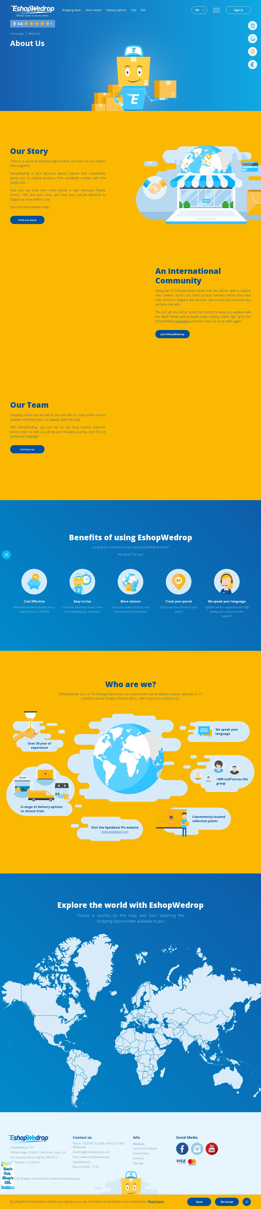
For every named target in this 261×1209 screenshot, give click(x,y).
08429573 (52, 1157)
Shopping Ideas (71, 10)
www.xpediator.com (114, 832)
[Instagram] (197, 1149)
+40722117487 (115, 1143)
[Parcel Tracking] (252, 51)
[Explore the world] (252, 38)
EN (197, 10)
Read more (156, 1201)
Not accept (227, 1201)
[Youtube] (212, 1149)
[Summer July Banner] (7, 1188)
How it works (93, 10)
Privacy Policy (141, 1153)
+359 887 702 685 (93, 1143)
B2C (143, 10)
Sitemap (138, 1163)
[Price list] (252, 64)
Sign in (238, 10)
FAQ (133, 10)
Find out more (27, 220)
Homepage (17, 33)
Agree (199, 1201)
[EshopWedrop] (32, 11)
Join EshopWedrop (172, 334)
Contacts (138, 1158)
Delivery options (116, 10)
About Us (34, 33)
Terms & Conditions (145, 1148)
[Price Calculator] (252, 25)
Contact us (27, 449)
